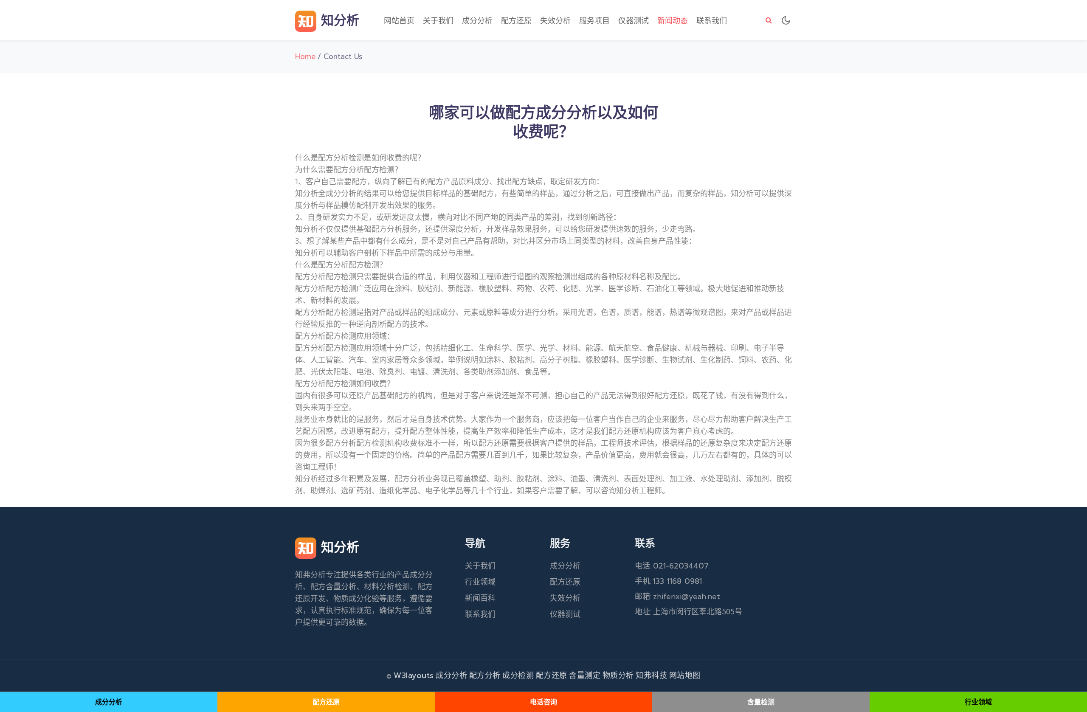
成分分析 (477, 21)
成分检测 (518, 675)
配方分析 (485, 675)
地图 (693, 675)
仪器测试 (633, 21)
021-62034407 (681, 566)
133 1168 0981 (677, 581)
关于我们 (438, 21)
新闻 (472, 598)
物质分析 (618, 675)
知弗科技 (651, 675)
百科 (488, 598)
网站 (677, 675)
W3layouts (414, 675)
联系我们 (711, 21)
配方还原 (516, 21)
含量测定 (584, 675)
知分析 (337, 20)
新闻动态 (672, 21)
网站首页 (399, 21)
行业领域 (480, 582)
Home (305, 56)
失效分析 (555, 21)
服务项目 (594, 21)
